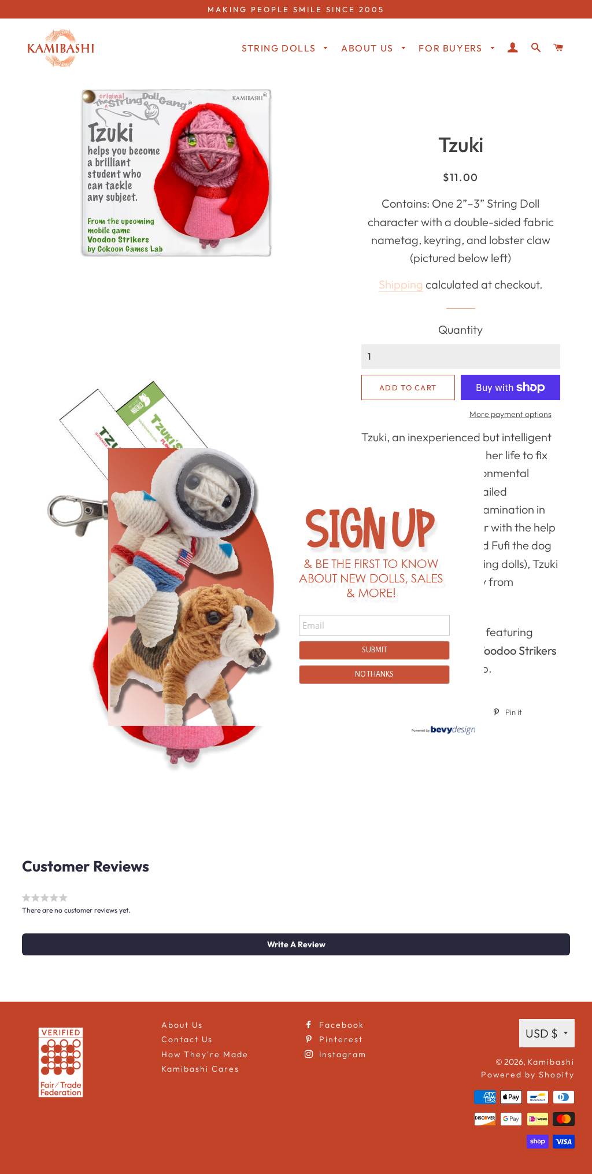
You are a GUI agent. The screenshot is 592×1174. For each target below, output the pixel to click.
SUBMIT (374, 650)
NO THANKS (374, 674)
